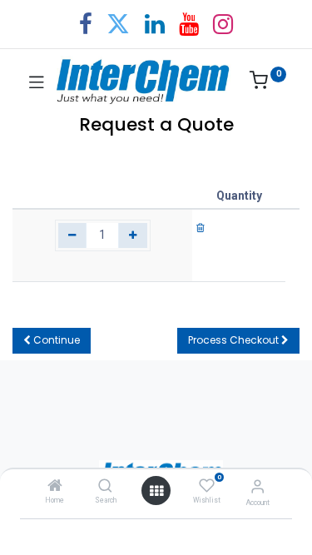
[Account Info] (257, 486)
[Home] (54, 486)
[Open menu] (156, 491)
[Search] (105, 486)
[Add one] (132, 235)
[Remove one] (72, 235)
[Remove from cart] (200, 227)
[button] (51, 341)
